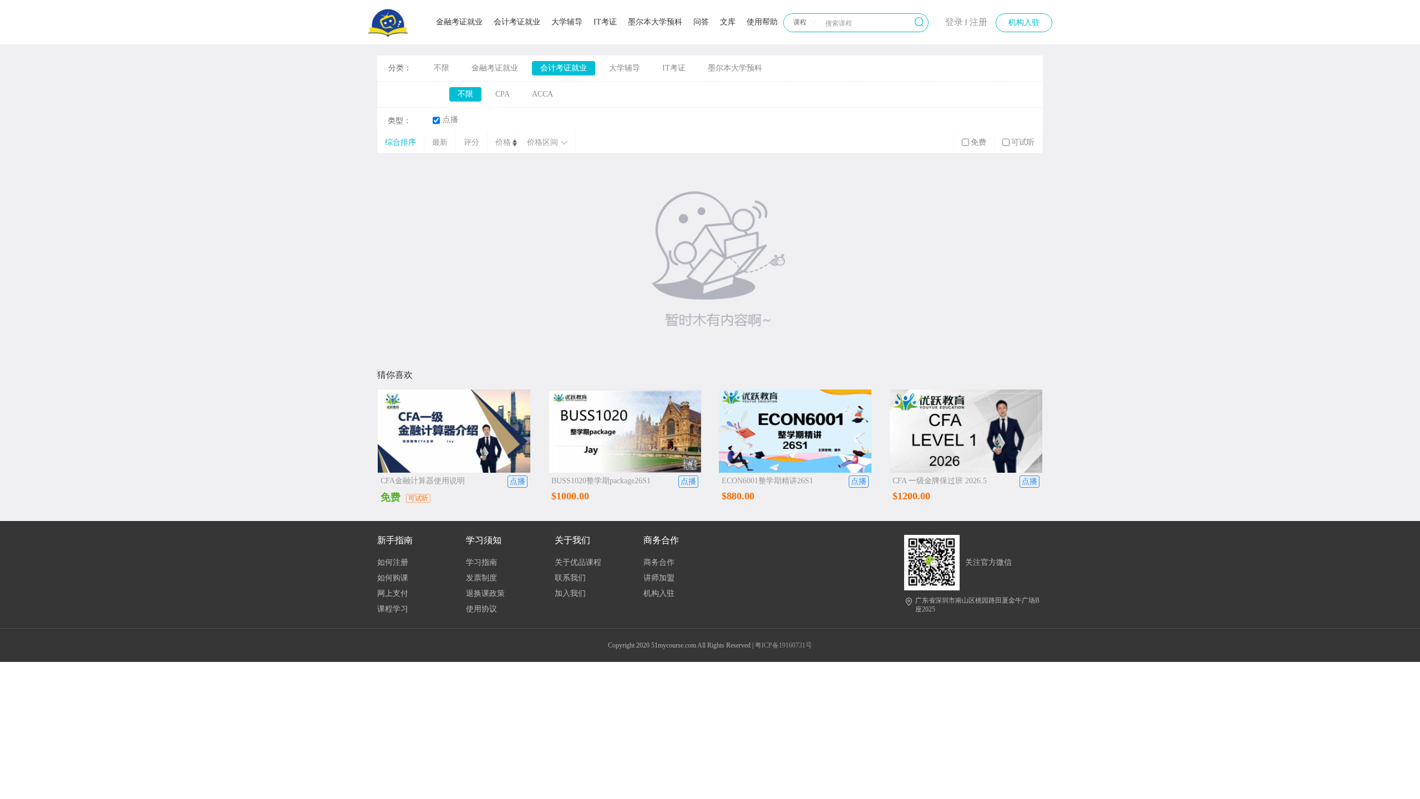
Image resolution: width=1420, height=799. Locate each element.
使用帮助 (762, 22)
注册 (978, 22)
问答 (701, 22)
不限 (441, 68)
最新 (440, 142)
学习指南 (481, 562)
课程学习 (392, 609)
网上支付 (392, 593)
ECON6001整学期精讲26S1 (767, 481)
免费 (978, 142)
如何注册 (392, 562)
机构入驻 (1023, 22)
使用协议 (481, 609)
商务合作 (658, 562)
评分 (471, 142)
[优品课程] (388, 34)
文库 (728, 22)
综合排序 (400, 142)
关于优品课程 (578, 562)
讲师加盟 (658, 578)
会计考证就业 (517, 22)
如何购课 (392, 578)
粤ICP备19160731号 (783, 645)
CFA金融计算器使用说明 (423, 481)
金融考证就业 (459, 22)
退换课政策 (485, 593)
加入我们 (570, 593)
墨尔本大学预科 (655, 22)
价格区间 (542, 142)
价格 (503, 142)
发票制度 (481, 578)
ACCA (542, 94)
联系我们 (570, 578)
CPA (502, 94)
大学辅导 (566, 22)
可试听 (1022, 142)
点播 (450, 119)
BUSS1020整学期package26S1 (601, 481)
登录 (954, 22)
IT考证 (605, 22)
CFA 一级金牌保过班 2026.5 (939, 481)
